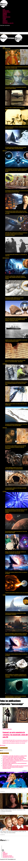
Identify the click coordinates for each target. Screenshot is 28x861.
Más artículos (2, 745)
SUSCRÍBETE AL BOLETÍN (8, 23)
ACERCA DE (5, 22)
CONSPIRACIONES (6, 17)
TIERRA (4, 19)
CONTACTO (5, 20)
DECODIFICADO (6, 10)
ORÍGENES (5, 14)
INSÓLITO (5, 15)
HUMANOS (5, 13)
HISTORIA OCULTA (6, 12)
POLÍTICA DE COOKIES (7, 855)
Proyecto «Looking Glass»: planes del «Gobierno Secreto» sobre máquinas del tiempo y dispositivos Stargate (14, 759)
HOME (4, 9)
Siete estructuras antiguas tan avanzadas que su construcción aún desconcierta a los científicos (15, 761)
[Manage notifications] (3, 850)
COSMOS (4, 18)
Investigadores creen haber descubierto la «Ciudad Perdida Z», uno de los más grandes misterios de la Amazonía (15, 756)
